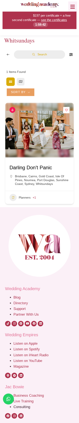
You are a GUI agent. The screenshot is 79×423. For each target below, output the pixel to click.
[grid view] (10, 81)
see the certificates (54, 20)
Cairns (32, 176)
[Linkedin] (40, 323)
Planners (25, 197)
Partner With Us (26, 314)
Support (19, 309)
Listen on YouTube (27, 361)
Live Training (23, 401)
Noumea (29, 180)
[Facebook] (34, 323)
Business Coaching (28, 395)
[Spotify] (14, 375)
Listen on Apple (26, 343)
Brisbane (21, 176)
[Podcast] (8, 375)
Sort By (18, 92)
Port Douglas (45, 180)
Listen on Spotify (26, 349)
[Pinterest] (21, 323)
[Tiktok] (8, 323)
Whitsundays (44, 183)
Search (42, 54)
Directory (20, 303)
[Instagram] (14, 323)
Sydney (29, 183)
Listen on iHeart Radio (30, 355)
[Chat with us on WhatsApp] (8, 399)
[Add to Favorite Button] (66, 110)
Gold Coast (46, 176)
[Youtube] (27, 323)
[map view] (20, 81)
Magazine (21, 366)
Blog (16, 297)
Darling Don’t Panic (30, 167)
